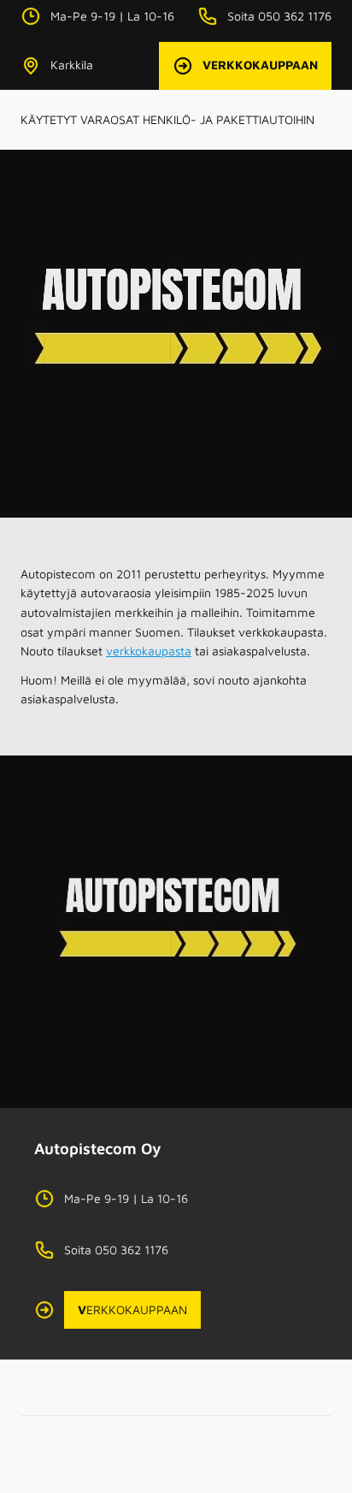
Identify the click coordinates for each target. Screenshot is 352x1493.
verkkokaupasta (148, 650)
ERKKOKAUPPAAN (132, 1309)
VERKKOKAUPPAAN (260, 64)
